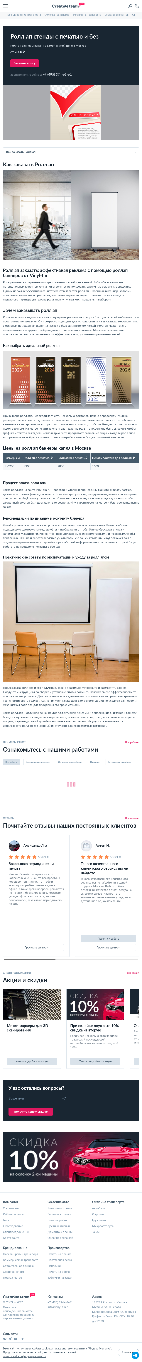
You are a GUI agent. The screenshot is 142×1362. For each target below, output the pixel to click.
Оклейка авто (58, 1202)
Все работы (132, 742)
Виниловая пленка (60, 1208)
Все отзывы (132, 818)
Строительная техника (18, 1265)
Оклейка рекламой (60, 1237)
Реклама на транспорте (87, 15)
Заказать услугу (25, 63)
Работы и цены (13, 1214)
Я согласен (128, 1352)
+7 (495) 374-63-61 (57, 74)
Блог (6, 1220)
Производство (59, 1248)
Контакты (55, 1297)
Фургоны (94, 762)
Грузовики (99, 1220)
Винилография (57, 1220)
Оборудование (13, 1226)
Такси (95, 1231)
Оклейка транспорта (57, 15)
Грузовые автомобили (119, 762)
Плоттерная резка (60, 1260)
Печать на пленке (59, 1254)
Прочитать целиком (36, 947)
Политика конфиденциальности (18, 1309)
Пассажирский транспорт (20, 1254)
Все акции (133, 973)
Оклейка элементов (117, 15)
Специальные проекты (38, 762)
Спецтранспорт (13, 1271)
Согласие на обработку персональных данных (18, 1316)
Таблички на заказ (60, 1277)
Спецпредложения (16, 1231)
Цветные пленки (59, 1226)
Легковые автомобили (70, 762)
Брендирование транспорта (24, 15)
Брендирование (15, 1248)
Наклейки (54, 1265)
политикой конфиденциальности (24, 1356)
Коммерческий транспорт (20, 1260)
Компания (10, 1202)
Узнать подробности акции (32, 1061)
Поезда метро (12, 1277)
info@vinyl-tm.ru (58, 1307)
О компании (11, 1208)
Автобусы (99, 1208)
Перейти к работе (108, 939)
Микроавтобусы (103, 1226)
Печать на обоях (59, 1271)
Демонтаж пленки (60, 1231)
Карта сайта (11, 1237)
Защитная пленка (59, 1214)
